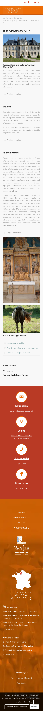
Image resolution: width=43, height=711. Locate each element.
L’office (21, 431)
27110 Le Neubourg (21, 439)
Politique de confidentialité (21, 678)
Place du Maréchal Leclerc (21, 436)
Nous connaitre (21, 528)
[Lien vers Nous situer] (28, 3)
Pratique (21, 523)
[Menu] (37, 10)
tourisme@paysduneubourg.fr (21, 411)
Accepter (34, 706)
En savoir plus (8, 629)
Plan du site (21, 683)
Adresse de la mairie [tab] (15, 343)
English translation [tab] (14, 94)
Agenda (21, 512)
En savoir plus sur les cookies (22, 702)
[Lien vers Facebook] (38, 3)
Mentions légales (21, 673)
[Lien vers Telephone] (31, 3)
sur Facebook (21, 488)
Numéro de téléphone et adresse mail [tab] (22, 348)
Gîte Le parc (8, 371)
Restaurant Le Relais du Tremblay (16, 375)
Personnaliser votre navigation (16, 706)
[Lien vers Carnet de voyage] (25, 3)
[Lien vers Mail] (35, 3)
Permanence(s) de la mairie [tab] (18, 353)
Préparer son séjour (21, 517)
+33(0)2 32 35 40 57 (21, 464)
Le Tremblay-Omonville (12, 18)
